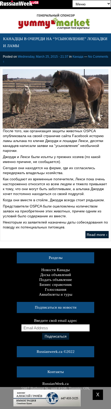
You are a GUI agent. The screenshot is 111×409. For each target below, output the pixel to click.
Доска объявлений (55, 275)
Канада (78, 56)
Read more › (97, 235)
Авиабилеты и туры (55, 294)
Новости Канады (55, 270)
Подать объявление (55, 280)
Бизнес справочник (55, 284)
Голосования (55, 289)
